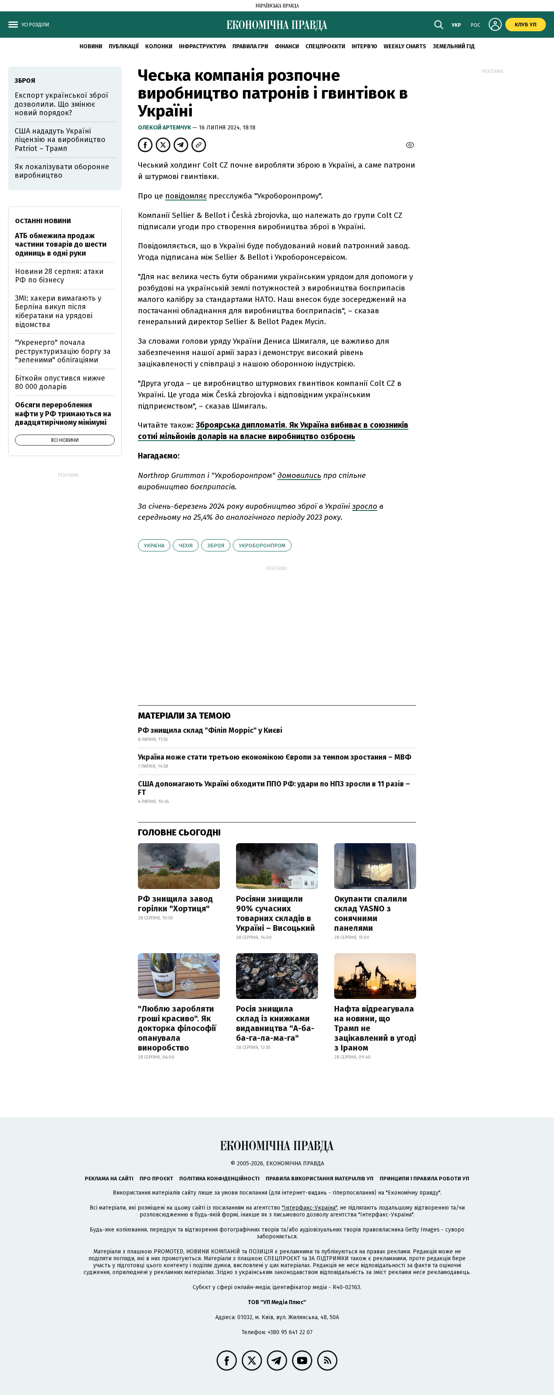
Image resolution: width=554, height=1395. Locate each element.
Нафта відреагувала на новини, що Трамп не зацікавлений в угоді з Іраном (375, 1028)
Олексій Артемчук (165, 127)
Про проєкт (156, 1178)
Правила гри (250, 46)
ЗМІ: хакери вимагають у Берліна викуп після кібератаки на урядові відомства (58, 311)
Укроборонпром (262, 545)
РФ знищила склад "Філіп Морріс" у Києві (210, 730)
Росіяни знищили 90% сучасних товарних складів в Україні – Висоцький (275, 913)
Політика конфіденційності (219, 1178)
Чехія (186, 545)
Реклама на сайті (109, 1178)
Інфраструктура (202, 46)
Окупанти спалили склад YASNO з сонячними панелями (370, 913)
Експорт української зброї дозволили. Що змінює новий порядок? (61, 104)
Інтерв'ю (364, 46)
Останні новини (43, 221)
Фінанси (287, 46)
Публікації (124, 46)
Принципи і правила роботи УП (424, 1178)
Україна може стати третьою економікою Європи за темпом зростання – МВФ (274, 757)
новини (90, 46)
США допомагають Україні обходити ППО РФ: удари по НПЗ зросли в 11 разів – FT (274, 788)
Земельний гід (454, 46)
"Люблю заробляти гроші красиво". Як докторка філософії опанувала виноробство (177, 1028)
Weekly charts (405, 46)
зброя (215, 545)
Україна (154, 545)
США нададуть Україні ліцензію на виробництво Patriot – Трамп (60, 140)
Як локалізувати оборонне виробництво (62, 171)
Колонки (158, 46)
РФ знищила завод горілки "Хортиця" (175, 903)
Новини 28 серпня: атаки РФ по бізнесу (59, 276)
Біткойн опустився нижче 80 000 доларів (60, 383)
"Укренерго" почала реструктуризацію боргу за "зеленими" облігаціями (63, 351)
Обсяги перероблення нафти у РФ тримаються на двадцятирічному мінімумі (63, 413)
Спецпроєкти (325, 46)
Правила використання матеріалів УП (320, 1178)
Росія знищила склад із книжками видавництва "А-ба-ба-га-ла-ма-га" (275, 1023)
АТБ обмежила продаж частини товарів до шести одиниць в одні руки (61, 244)
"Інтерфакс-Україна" (309, 1207)
